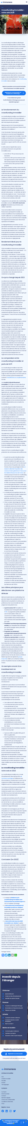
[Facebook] (2, 1111)
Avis (2, 7)
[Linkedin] (6, 1111)
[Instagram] (10, 1111)
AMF (6, 612)
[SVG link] (6, 2)
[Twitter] (14, 1111)
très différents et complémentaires (16, 377)
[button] (26, 2)
